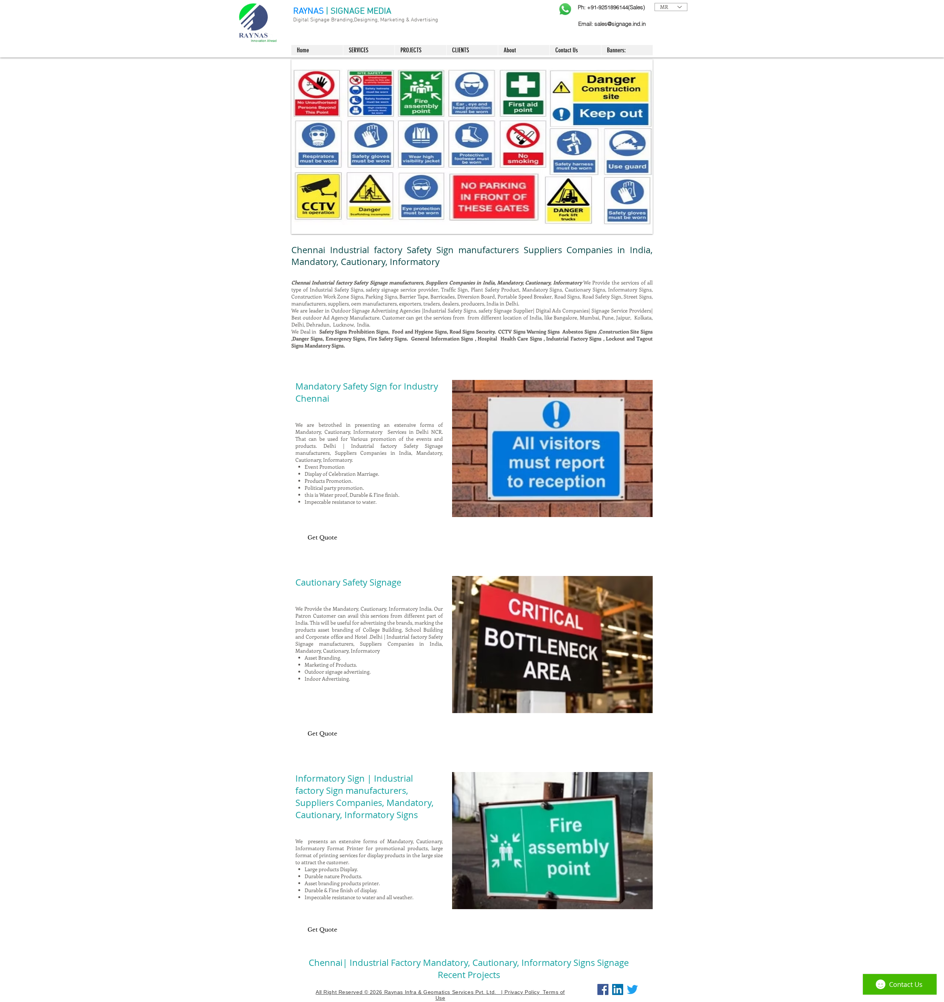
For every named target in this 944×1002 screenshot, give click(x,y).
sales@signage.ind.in (620, 23)
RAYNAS (308, 11)
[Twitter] (632, 989)
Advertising (424, 20)
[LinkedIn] (617, 989)
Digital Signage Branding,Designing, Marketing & (352, 20)
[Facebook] (602, 989)
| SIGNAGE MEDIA (358, 11)
